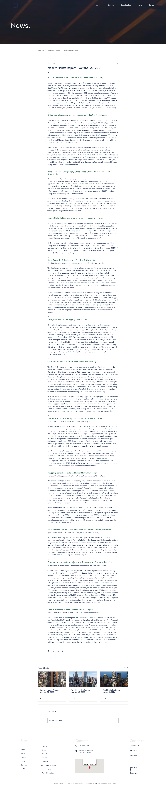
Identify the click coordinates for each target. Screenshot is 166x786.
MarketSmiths (96, 783)
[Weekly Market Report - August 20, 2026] (52, 679)
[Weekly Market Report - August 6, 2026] (114, 679)
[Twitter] (131, 750)
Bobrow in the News (71, 50)
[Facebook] (131, 746)
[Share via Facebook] (48, 651)
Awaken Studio (112, 783)
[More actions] (117, 63)
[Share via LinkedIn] (58, 651)
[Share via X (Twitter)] (53, 651)
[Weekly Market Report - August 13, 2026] (83, 679)
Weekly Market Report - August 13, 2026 (81, 691)
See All (126, 668)
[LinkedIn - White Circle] (131, 755)
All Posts (41, 50)
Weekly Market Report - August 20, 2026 (50, 691)
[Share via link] (62, 651)
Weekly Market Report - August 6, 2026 (112, 691)
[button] (98, 5)
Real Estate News (54, 50)
